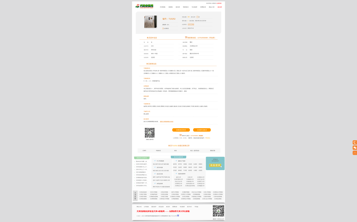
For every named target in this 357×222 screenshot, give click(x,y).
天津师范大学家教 (186, 198)
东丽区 (185, 167)
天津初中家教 (207, 194)
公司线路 (146, 206)
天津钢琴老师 (153, 194)
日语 (162, 170)
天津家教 (162, 7)
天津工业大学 (200, 179)
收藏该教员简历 (181, 130)
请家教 (170, 7)
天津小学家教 (207, 192)
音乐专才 (189, 206)
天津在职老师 (143, 192)
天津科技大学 (200, 183)
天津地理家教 (196, 198)
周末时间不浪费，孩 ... (142, 161)
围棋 (163, 186)
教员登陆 (208, 3)
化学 (162, 164)
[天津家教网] (144, 7)
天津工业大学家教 (207, 198)
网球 (154, 186)
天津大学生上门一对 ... (142, 169)
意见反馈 (161, 206)
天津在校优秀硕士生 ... (142, 175)
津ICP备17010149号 (171, 216)
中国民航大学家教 (196, 196)
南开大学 (178, 177)
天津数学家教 (185, 192)
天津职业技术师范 (190, 185)
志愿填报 (219, 3)
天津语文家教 (164, 194)
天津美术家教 (175, 194)
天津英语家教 (143, 198)
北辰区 (180, 167)
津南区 (200, 167)
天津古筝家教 (185, 196)
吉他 (168, 177)
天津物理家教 (175, 198)
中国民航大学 (190, 181)
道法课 (220, 7)
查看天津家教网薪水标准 (166, 121)
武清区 (200, 170)
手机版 (196, 206)
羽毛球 (157, 186)
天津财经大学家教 (175, 196)
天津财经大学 (190, 179)
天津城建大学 (200, 185)
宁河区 (185, 170)
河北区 (175, 167)
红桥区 (195, 164)
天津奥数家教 (196, 194)
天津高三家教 (164, 196)
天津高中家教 (143, 196)
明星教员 (186, 7)
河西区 (185, 164)
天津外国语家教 (218, 196)
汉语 (165, 170)
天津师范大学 (178, 183)
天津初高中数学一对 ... (142, 183)
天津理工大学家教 (186, 194)
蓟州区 (190, 170)
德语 (157, 170)
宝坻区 (175, 170)
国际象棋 (167, 186)
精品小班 (211, 7)
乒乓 (161, 186)
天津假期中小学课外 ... (142, 180)
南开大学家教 (175, 192)
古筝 (168, 180)
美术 (154, 180)
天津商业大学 (178, 185)
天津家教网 (163, 216)
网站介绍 (139, 206)
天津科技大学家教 (164, 198)
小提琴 (157, 177)
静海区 (180, 170)
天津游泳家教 (217, 198)
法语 (159, 170)
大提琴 (157, 180)
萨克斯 (165, 177)
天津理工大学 (200, 181)
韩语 (154, 170)
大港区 (195, 170)
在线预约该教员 (202, 130)
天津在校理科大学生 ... (142, 185)
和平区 (180, 164)
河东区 (190, 164)
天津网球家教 (153, 198)
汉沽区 (195, 167)
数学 (157, 164)
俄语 (167, 170)
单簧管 (165, 180)
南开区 (175, 164)
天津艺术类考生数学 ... (142, 164)
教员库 (178, 7)
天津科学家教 (207, 196)
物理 (165, 164)
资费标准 (203, 7)
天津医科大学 (200, 177)
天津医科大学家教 (218, 194)
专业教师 (194, 7)
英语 (159, 164)
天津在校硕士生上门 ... (142, 166)
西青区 (200, 164)
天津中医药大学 (178, 179)
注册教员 (214, 3)
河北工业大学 (178, 181)
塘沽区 (190, 167)
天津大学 (190, 177)
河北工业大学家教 (196, 192)
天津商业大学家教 (218, 192)
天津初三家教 (143, 194)
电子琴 (161, 177)
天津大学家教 (153, 192)
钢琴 (154, 177)
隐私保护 (153, 206)
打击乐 (161, 180)
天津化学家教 (164, 192)
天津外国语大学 (190, 183)
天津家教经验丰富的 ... (142, 177)
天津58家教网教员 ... (141, 172)
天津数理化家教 (153, 196)
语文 (154, 164)
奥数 (167, 164)
